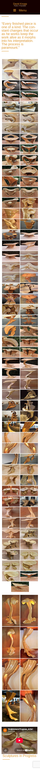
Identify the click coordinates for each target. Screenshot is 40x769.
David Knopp (20, 3)
